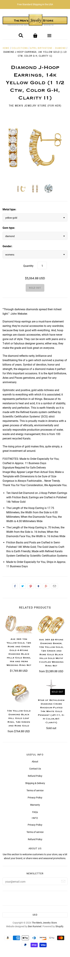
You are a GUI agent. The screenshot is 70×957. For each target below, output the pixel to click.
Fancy (38, 586)
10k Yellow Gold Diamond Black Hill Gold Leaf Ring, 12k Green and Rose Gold (19, 718)
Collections (20, 48)
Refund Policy (35, 776)
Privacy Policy (35, 797)
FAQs (35, 812)
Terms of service (35, 790)
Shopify (59, 926)
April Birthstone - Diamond (48, 48)
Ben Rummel (34, 926)
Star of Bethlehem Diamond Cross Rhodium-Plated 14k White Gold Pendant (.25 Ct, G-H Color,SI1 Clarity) (51, 711)
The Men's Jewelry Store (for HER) (35, 105)
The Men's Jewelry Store (44, 922)
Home (6, 48)
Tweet (22, 586)
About (35, 761)
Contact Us (35, 768)
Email (54, 586)
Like (15, 586)
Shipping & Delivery (35, 783)
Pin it (31, 586)
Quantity (28, 265)
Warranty (35, 804)
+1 (46, 586)
